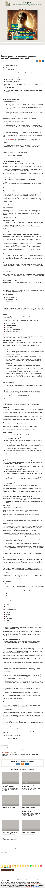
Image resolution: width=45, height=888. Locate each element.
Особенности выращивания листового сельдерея (29, 833)
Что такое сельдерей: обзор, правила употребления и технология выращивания (9, 834)
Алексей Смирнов (6, 752)
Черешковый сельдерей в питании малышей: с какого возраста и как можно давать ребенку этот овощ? (30, 809)
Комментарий (4, 852)
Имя (2, 848)
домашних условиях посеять (10, 519)
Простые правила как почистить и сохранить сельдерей (10, 785)
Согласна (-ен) (35, 886)
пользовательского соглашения (34, 883)
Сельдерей (19, 60)
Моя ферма (27, 2)
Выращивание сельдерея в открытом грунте (9, 808)
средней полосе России (9, 139)
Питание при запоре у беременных (28, 785)
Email (16, 848)
